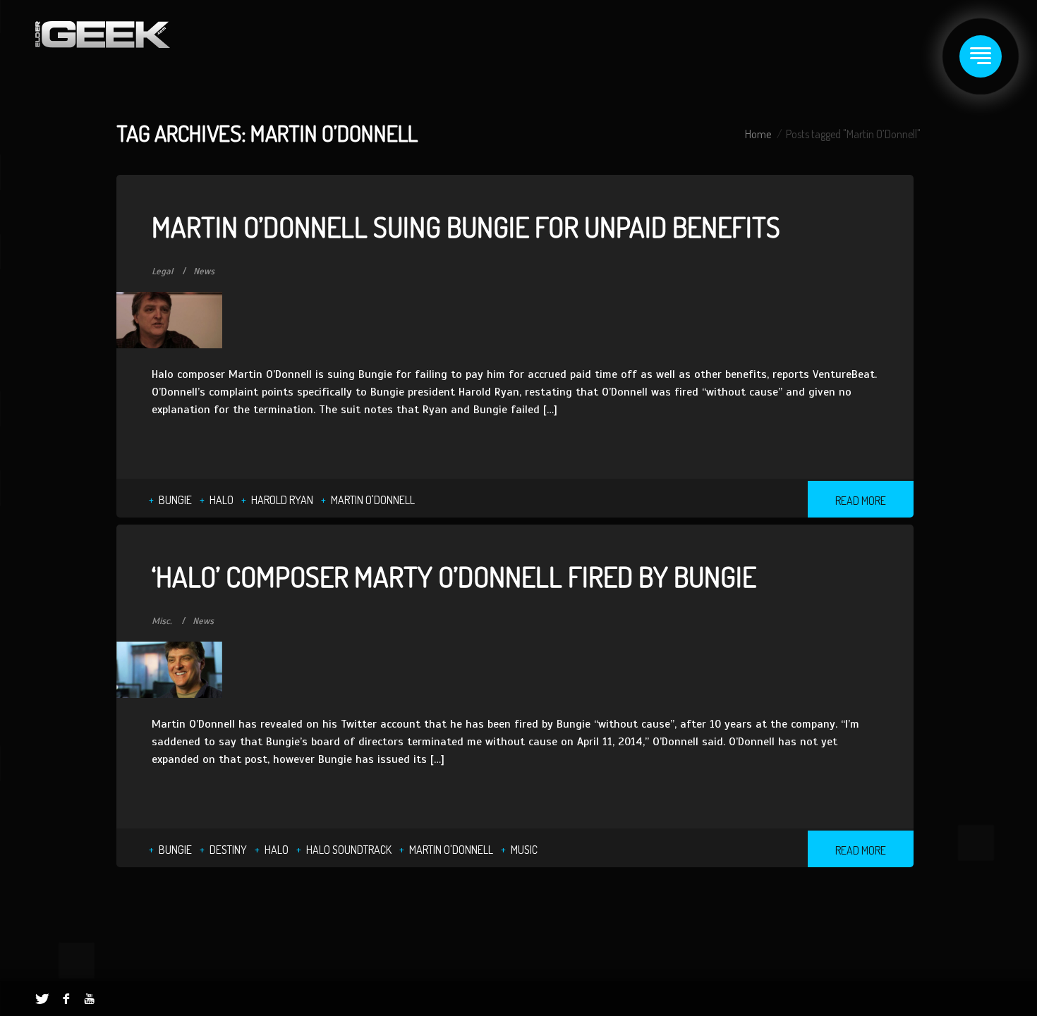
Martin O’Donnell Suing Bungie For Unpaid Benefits (466, 226)
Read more (860, 501)
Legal (162, 271)
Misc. (162, 621)
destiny (228, 850)
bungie (175, 500)
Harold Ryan (282, 500)
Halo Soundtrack (349, 850)
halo (222, 500)
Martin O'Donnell (373, 500)
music (524, 850)
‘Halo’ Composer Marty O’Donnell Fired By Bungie (454, 576)
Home (758, 134)
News (203, 271)
